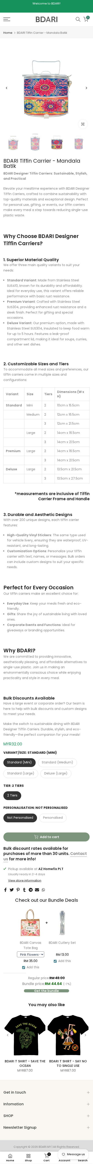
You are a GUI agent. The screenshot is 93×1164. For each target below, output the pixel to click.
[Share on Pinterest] (18, 890)
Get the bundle (46, 990)
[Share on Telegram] (31, 890)
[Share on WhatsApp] (43, 890)
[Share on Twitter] (12, 890)
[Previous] (6, 88)
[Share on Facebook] (5, 890)
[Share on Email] (37, 890)
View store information (24, 881)
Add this (33, 967)
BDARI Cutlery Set (62, 942)
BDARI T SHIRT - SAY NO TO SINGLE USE (68, 1063)
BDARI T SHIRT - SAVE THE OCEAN (25, 1063)
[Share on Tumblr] (24, 890)
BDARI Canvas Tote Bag (30, 945)
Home (7, 32)
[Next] (86, 88)
